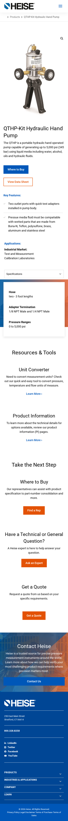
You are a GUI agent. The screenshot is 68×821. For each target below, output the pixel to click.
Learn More (33, 393)
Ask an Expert (34, 563)
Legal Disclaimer (27, 812)
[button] (62, 38)
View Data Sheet (18, 181)
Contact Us (34, 681)
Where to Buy (16, 169)
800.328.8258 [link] (12, 730)
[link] (10, 743)
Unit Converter (34, 369)
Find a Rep (34, 510)
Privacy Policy (13, 812)
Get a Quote (34, 615)
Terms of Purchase (44, 812)
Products (15, 16)
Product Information (34, 416)
